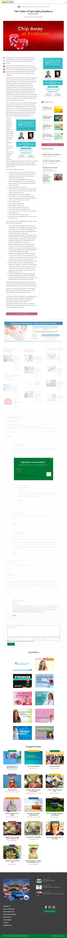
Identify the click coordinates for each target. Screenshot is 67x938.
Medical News (12, 774)
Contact (6, 922)
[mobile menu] (65, 1)
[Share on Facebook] (4, 58)
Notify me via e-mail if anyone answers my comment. (21, 641)
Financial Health (33, 798)
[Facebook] (46, 907)
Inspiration (45, 7)
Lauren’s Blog (7, 925)
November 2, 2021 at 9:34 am (12, 422)
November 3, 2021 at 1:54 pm (22, 487)
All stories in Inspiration (53, 144)
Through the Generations (12, 798)
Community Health (28, 17)
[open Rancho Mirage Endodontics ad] (26, 138)
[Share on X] (4, 61)
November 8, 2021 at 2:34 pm (17, 601)
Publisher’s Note (55, 751)
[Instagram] (53, 907)
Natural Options (33, 774)
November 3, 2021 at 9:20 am (17, 514)
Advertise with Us (9, 911)
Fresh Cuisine (12, 821)
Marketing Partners (9, 914)
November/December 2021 (29, 7)
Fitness (54, 798)
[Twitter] (49, 907)
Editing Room (7, 917)
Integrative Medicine (33, 751)
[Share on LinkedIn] (4, 64)
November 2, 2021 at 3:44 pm (17, 445)
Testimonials (7, 920)
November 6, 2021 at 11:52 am (12, 575)
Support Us (6, 906)
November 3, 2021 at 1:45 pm (17, 534)
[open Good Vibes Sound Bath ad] (16, 900)
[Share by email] (4, 66)
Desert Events (12, 751)
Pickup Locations (8, 909)
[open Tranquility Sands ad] (33, 332)
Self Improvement (38, 17)
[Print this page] (4, 69)
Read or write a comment (21, 313)
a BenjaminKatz (57, 935)
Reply (10, 436)
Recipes (12, 845)
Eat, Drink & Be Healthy (33, 821)
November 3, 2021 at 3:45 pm (12, 562)
